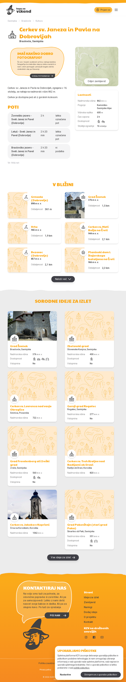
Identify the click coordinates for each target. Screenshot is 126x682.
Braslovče (26, 21)
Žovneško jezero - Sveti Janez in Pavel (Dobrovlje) (22, 119)
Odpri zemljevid (97, 81)
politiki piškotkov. (82, 668)
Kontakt (88, 622)
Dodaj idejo (90, 612)
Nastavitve (65, 674)
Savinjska (12, 21)
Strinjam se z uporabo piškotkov (100, 674)
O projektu (90, 617)
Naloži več (61, 279)
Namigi (88, 607)
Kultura (39, 21)
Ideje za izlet (91, 597)
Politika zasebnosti (48, 663)
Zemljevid (90, 602)
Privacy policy (45, 670)
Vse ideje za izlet (61, 557)
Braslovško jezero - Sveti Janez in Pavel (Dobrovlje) (22, 151)
